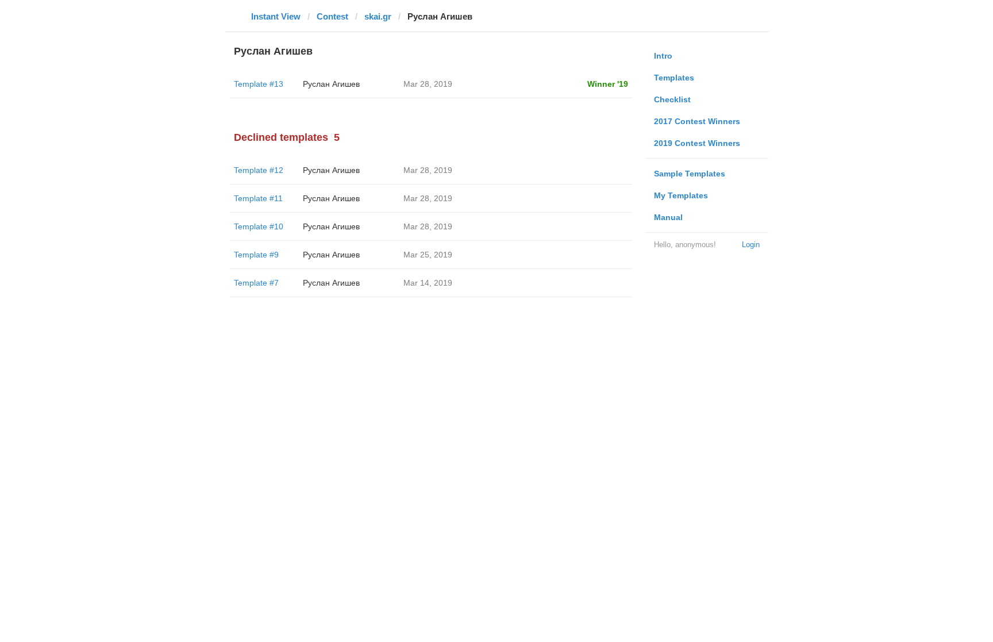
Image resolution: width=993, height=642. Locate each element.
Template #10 (258, 226)
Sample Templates (689, 173)
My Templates (681, 195)
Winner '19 (607, 84)
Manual (668, 217)
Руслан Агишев (331, 84)
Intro (663, 55)
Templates (674, 77)
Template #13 (258, 84)
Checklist (672, 99)
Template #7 (256, 282)
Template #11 (258, 198)
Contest (332, 16)
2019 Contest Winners (697, 143)
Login (751, 244)
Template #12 (258, 170)
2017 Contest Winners (697, 121)
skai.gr (377, 16)
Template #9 (256, 254)
